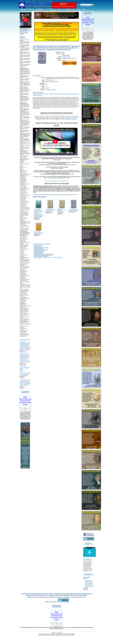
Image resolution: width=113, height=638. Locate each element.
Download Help (42, 597)
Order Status (28, 1)
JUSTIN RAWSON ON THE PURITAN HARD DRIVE (25, 82)
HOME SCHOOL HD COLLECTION (24, 247)
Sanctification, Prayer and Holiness (41, 247)
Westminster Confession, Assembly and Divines (24, 334)
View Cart (39, 1)
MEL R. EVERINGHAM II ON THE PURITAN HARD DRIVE (25, 118)
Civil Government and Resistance (24, 194)
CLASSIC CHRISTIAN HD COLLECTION (25, 196)
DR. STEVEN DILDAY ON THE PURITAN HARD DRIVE (25, 94)
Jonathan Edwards (23, 255)
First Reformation (23, 225)
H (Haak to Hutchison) (47, 257)
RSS (85, 597)
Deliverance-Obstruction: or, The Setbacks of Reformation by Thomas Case (61, 211)
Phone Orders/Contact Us (77, 597)
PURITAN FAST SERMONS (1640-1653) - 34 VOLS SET (25, 285)
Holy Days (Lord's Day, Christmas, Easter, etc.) (24, 245)
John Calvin (22, 251)
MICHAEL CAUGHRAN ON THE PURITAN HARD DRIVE (25, 128)
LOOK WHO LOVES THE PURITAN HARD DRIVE (24, 260)
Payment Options (51, 597)
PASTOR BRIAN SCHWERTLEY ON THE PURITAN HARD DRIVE (24, 111)
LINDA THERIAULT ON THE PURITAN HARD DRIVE (25, 134)
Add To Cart (22, 377)
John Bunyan (22, 250)
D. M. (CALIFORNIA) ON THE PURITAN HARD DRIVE (24, 125)
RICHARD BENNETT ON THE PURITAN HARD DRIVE (24, 76)
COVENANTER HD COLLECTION (23, 205)
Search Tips (91, 6)
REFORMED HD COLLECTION (23, 301)
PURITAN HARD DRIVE (24, 290)
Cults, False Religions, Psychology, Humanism (24, 212)
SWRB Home (30, 597)
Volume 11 (46, 93)
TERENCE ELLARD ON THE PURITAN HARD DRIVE (24, 100)
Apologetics (22, 161)
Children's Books (23, 187)
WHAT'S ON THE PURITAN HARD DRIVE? (25, 141)
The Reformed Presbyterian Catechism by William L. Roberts (25, 368)
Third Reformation (23, 331)
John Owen (22, 253)
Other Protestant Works (24, 267)
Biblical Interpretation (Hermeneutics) (24, 176)
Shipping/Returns (66, 597)
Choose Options (23, 365)
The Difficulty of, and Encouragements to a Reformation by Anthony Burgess (50, 210)
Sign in (44, 1)
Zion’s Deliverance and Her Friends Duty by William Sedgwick (73, 210)
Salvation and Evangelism (24, 313)
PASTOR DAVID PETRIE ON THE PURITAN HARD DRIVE (25, 106)
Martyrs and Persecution (24, 266)
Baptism (21, 168)
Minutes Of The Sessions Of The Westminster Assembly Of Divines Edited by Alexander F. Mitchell (25, 374)
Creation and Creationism (24, 208)
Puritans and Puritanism (24, 289)
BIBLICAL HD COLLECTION (25, 174)
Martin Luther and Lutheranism (23, 265)
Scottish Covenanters (24, 318)
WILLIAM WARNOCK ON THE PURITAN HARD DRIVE (24, 136)
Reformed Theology (23, 308)
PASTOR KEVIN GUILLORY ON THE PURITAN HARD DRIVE (25, 73)
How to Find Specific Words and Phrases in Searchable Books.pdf (57, 194)
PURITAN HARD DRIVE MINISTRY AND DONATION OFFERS (25, 153)
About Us (36, 597)
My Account (22, 1)
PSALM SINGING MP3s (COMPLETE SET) (24, 280)
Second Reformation (23, 322)
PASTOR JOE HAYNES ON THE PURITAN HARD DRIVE (25, 91)
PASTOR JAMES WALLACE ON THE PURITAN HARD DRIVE (25, 85)
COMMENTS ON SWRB (24, 147)
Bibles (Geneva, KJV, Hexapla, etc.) (24, 171)
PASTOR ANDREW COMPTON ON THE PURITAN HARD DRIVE (24, 97)
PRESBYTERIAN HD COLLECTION (24, 271)
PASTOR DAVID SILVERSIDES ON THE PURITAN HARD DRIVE (24, 68)
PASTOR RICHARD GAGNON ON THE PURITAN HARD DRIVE (24, 88)
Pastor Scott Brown (23, 28)
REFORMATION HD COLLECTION (24, 292)
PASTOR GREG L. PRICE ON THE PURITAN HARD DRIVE (25, 53)
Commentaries (22, 199)
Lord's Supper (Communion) (25, 261)
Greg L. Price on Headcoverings (23, 241)
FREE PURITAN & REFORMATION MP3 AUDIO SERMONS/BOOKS (25, 231)
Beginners (22, 169)
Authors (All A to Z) (23, 336)
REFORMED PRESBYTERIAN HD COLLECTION (24, 303)
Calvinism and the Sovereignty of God (23, 180)
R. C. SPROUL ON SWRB (25, 48)
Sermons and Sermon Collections (41, 249)
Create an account (50, 1)
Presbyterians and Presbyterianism (23, 274)
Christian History (23, 190)
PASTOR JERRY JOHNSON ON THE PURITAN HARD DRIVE (24, 103)
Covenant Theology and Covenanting (24, 202)
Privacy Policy (58, 597)
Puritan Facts (22, 283)
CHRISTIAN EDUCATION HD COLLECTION (25, 189)
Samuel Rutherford (23, 314)
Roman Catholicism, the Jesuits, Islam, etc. (24, 312)
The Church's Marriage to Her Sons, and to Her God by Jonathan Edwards (38, 233)
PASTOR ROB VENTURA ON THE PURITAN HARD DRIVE (25, 42)
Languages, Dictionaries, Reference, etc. (24, 258)
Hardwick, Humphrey (66, 56)
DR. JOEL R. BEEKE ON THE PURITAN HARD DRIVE (24, 50)
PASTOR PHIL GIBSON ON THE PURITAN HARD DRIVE (25, 114)
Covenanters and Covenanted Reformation (24, 207)
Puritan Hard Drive (70, 119)
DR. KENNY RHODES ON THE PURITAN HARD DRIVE (25, 80)
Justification (22, 256)
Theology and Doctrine (24, 330)
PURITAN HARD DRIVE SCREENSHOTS (24, 151)
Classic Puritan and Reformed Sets (23, 198)
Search (78, 4)
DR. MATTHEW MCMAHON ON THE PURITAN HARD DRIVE (25, 56)
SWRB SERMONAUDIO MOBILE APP (24, 160)
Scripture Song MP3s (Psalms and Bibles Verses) (25, 321)
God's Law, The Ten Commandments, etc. (24, 239)
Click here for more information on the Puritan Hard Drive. (56, 180)
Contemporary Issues (24, 200)
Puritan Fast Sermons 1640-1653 (41, 256)
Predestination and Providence (23, 269)
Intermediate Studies (23, 248)
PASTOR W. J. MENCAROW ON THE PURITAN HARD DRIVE (25, 62)
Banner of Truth (23, 167)
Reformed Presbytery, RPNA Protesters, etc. (25, 306)
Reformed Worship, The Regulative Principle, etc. (24, 310)
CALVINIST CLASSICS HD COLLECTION (25, 184)
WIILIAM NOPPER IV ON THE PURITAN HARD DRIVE (24, 131)
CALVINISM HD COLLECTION (23, 182)
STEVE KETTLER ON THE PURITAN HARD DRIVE (25, 123)
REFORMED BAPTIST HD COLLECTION (25, 299)
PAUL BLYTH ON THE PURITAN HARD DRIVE (24, 120)
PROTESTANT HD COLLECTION (23, 278)
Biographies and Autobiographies (23, 178)
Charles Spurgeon (23, 186)
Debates (21, 216)
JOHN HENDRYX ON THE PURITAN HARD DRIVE (25, 71)
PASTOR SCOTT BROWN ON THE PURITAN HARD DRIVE (25, 59)
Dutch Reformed (23, 217)
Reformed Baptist (23, 297)
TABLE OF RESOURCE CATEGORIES (24, 156)
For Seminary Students (24, 229)
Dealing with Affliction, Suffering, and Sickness (24, 214)
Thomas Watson (23, 332)
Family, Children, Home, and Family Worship (25, 223)
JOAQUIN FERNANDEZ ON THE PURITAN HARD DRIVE (25, 65)
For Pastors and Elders (24, 228)
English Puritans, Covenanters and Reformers (25, 221)
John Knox (22, 252)
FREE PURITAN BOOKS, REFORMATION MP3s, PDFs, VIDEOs (24, 234)
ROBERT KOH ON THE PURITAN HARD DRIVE (24, 139)
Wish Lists (34, 1)
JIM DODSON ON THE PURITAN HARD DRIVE (24, 109)
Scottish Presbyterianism (24, 319)
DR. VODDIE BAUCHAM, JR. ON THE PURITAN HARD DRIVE (24, 46)
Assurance (22, 162)
